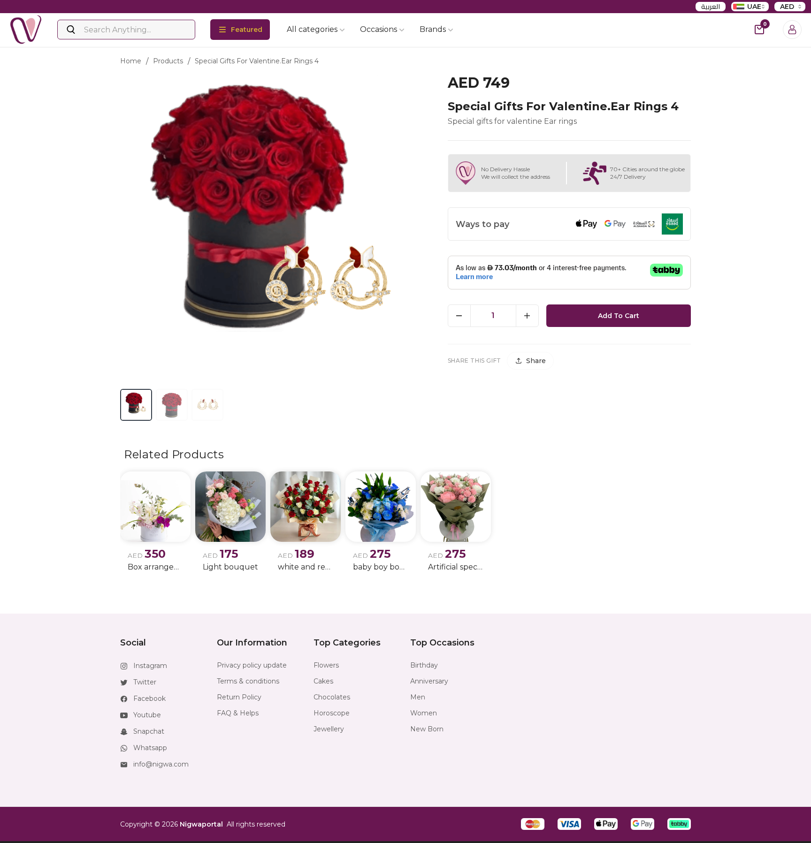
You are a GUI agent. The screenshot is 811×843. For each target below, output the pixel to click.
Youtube (147, 715)
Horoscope (332, 713)
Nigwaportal (201, 824)
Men (417, 697)
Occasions (378, 29)
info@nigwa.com (161, 764)
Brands (433, 29)
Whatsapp (150, 748)
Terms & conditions (248, 681)
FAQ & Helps (238, 713)
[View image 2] (172, 405)
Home (130, 61)
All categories (312, 29)
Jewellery (329, 729)
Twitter (144, 682)
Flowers (326, 665)
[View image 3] (207, 405)
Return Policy (239, 697)
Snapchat (148, 731)
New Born (427, 729)
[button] (532, 824)
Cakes (323, 681)
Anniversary (429, 681)
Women (423, 713)
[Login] (792, 29)
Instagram (150, 665)
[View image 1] (136, 405)
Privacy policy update (252, 665)
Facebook (149, 698)
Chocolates (332, 697)
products (168, 61)
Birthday (424, 665)
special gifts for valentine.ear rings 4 (257, 61)
